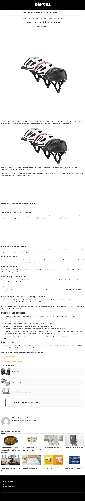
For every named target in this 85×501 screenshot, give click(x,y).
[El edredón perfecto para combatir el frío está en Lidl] (31, 460)
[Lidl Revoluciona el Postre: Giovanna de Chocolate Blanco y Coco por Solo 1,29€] (31, 440)
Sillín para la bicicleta (10, 356)
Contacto (5, 489)
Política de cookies (8, 481)
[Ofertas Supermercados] (42, 5)
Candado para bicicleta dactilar (13, 361)
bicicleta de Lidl (71, 306)
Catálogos (44, 12)
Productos (53, 12)
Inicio (24, 18)
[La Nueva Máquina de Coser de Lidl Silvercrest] (53, 440)
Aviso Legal (6, 478)
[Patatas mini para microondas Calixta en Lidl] (53, 460)
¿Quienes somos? (8, 484)
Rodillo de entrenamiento (11, 359)
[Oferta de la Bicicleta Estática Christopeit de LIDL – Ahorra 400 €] (10, 460)
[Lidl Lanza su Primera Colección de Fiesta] (74, 440)
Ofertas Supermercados (31, 12)
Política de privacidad (9, 486)
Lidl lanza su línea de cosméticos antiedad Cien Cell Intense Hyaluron (74, 468)
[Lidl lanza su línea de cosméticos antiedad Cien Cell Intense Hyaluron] (74, 460)
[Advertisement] (42, 41)
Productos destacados (33, 18)
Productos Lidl (43, 18)
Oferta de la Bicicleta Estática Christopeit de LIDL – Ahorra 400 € (10, 468)
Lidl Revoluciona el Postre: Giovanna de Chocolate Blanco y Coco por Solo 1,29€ (31, 449)
